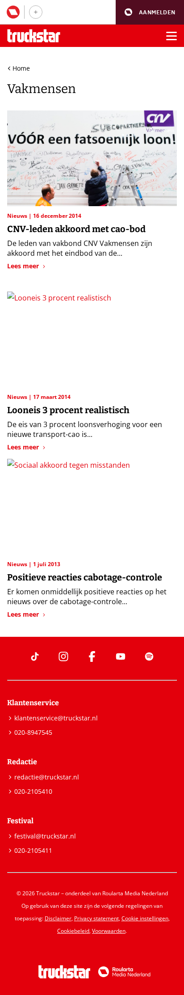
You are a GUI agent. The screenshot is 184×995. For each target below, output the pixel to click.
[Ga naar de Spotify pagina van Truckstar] (149, 656)
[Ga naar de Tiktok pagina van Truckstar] (35, 656)
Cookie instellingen (144, 918)
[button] (150, 12)
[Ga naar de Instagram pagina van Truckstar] (63, 656)
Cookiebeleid (73, 931)
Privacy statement (96, 918)
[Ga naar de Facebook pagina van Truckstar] (92, 656)
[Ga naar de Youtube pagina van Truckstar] (121, 656)
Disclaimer (58, 918)
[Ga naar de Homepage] (33, 36)
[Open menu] (171, 35)
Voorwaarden (108, 931)
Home (21, 68)
